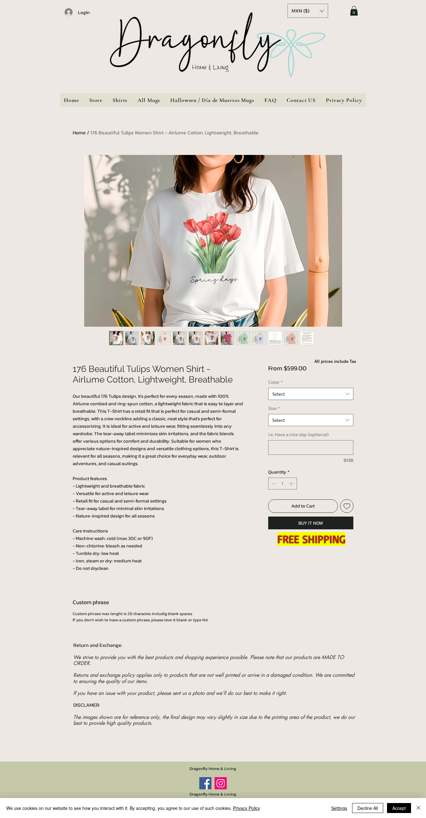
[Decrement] (273, 483)
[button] (308, 11)
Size (274, 408)
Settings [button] (339, 808)
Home (79, 132)
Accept (399, 808)
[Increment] (292, 483)
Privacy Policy (246, 808)
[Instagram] (221, 783)
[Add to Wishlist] (347, 506)
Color (275, 382)
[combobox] (310, 394)
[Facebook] (205, 783)
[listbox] (308, 11)
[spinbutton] (282, 483)
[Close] (418, 808)
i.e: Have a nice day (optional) (298, 434)
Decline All (367, 808)
